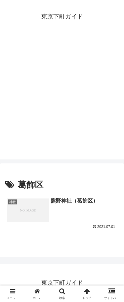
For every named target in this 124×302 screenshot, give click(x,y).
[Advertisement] (62, 97)
